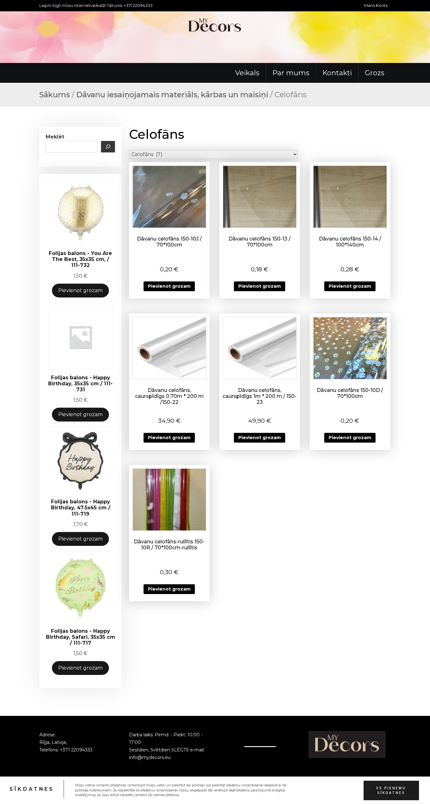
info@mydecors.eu (150, 757)
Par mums (290, 73)
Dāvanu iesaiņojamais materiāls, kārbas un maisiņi (172, 94)
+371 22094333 (76, 750)
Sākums (54, 94)
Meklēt (55, 137)
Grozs (374, 73)
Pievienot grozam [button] (169, 286)
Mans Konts (376, 5)
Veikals (247, 73)
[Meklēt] (108, 147)
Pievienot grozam (80, 290)
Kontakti (337, 73)
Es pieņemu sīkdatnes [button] (391, 790)
